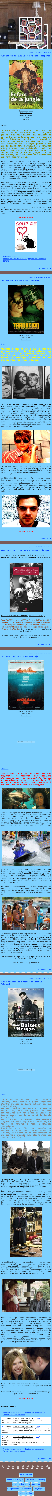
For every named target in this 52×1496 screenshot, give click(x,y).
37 (37, 1468)
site (37, 1418)
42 (49, 1468)
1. (3, 1418)
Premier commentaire (12, 1449)
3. (3, 1437)
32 (13, 1468)
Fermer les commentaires (14, 1415)
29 (47, 1466)
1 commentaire (45, 538)
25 (28, 1466)
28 (42, 1466)
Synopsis (4, 344)
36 (32, 1468)
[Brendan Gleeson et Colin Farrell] (26, 1173)
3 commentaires (44, 970)
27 (38, 1466)
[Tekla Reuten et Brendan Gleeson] (26, 1311)
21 (9, 1466)
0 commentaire (45, 268)
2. (3, 1427)
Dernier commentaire (12, 1413)
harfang (8, 1427)
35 (27, 1468)
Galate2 (8, 1418)
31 (8, 1468)
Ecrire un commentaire (35, 1413)
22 (13, 1466)
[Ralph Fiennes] (26, 1256)
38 (42, 1468)
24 (23, 1466)
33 (18, 1468)
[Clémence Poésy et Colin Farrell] (26, 1379)
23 (18, 1466)
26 (33, 1466)
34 (23, 1468)
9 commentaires (44, 644)
